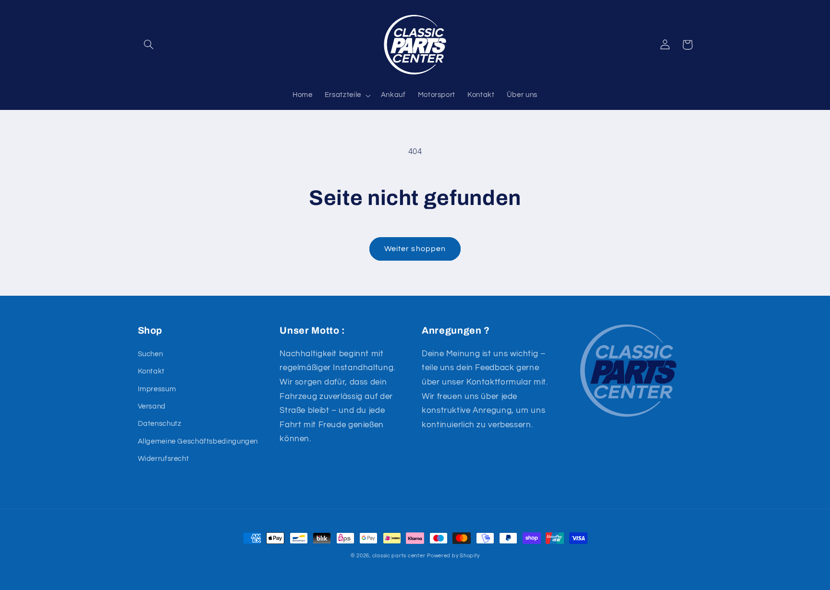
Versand (152, 406)
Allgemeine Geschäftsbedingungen (198, 441)
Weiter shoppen (415, 249)
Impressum (157, 389)
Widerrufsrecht (163, 458)
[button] (149, 45)
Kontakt (151, 371)
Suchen (150, 354)
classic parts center (399, 555)
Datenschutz (160, 423)
